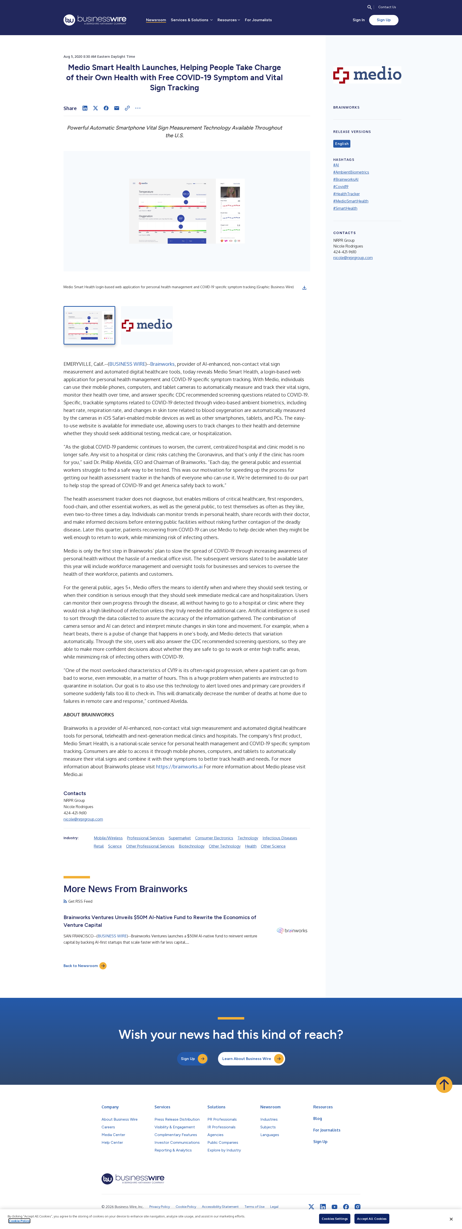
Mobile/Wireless (108, 838)
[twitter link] (311, 1206)
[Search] (369, 7)
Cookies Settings (335, 1219)
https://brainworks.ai (179, 766)
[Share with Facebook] (106, 108)
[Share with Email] (117, 108)
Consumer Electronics (214, 838)
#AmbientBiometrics (351, 172)
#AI (336, 165)
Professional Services (145, 838)
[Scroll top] (444, 1085)
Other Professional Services (150, 846)
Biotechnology (192, 846)
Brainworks (162, 364)
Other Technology (225, 846)
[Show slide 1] (89, 325)
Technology (247, 838)
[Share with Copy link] (127, 108)
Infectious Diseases (280, 838)
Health (251, 846)
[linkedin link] (323, 1207)
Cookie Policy (19, 1221)
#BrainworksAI (346, 179)
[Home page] (95, 20)
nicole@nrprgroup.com (83, 819)
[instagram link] (357, 1207)
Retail (99, 846)
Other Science (273, 846)
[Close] (451, 1219)
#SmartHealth (345, 208)
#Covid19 (340, 186)
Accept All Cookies (371, 1219)
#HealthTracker (346, 193)
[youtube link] (334, 1207)
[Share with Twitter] (95, 108)
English (341, 144)
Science (115, 846)
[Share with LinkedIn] (85, 108)
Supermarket (180, 838)
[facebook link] (346, 1207)
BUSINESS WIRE (127, 364)
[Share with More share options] (138, 108)
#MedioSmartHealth (350, 201)
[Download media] (304, 288)
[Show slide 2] (147, 325)
